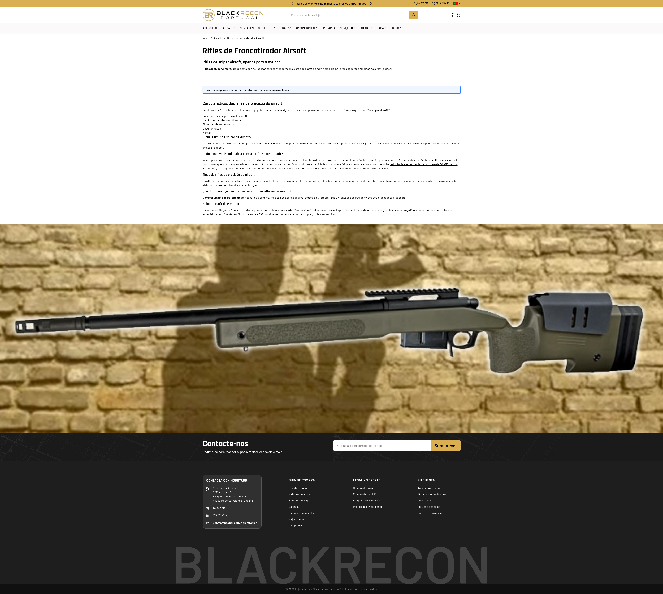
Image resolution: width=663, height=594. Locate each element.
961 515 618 (422, 3)
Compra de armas (363, 487)
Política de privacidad (430, 512)
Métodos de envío (299, 494)
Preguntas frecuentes (366, 500)
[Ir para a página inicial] (233, 15)
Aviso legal (424, 500)
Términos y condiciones (432, 494)
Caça (380, 28)
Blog (395, 28)
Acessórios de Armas (217, 28)
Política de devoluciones (368, 506)
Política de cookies (429, 506)
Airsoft (218, 37)
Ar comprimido (305, 28)
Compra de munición (365, 494)
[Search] (413, 15)
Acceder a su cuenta (430, 487)
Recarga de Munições (338, 28)
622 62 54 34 (442, 3)
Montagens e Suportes (255, 28)
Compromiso (296, 525)
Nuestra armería (298, 487)
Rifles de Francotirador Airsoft (245, 37)
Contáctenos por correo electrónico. (235, 522)
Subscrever (446, 445)
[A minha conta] (452, 15)
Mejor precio (296, 519)
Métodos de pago (299, 500)
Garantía (294, 506)
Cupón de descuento (301, 512)
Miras (283, 28)
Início (206, 37)
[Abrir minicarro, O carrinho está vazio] (458, 15)
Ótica (365, 28)
